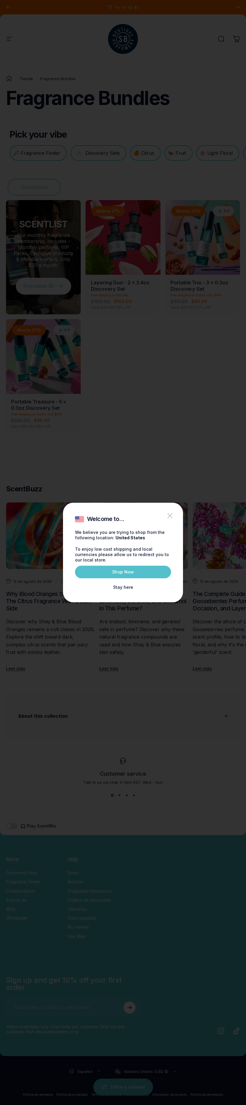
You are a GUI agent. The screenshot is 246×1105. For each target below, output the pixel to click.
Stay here (123, 587)
